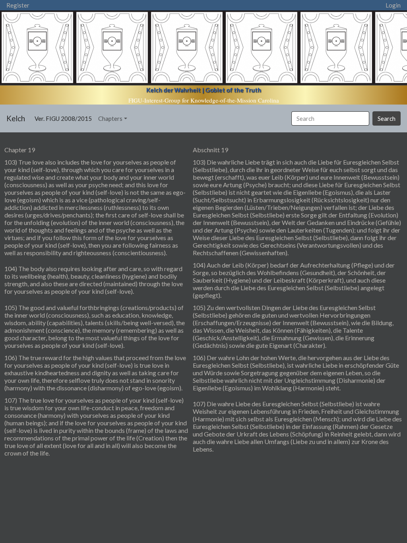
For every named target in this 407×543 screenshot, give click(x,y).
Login (393, 5)
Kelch (15, 118)
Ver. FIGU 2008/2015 (65, 118)
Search (386, 118)
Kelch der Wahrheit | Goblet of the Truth (203, 89)
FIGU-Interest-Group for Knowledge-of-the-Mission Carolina (203, 100)
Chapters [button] (110, 118)
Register (17, 5)
